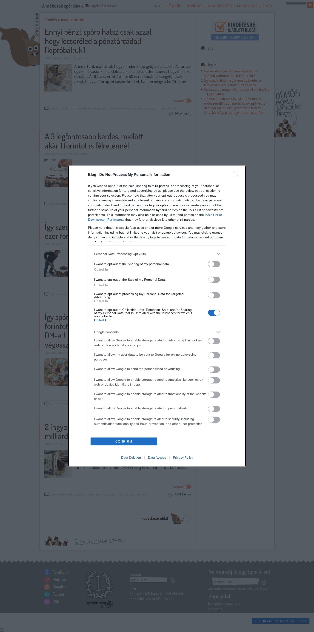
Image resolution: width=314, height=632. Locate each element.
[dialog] (157, 316)
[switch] (214, 264)
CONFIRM (123, 441)
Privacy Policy (183, 457)
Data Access (157, 457)
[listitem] (157, 254)
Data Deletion (131, 457)
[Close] (236, 175)
